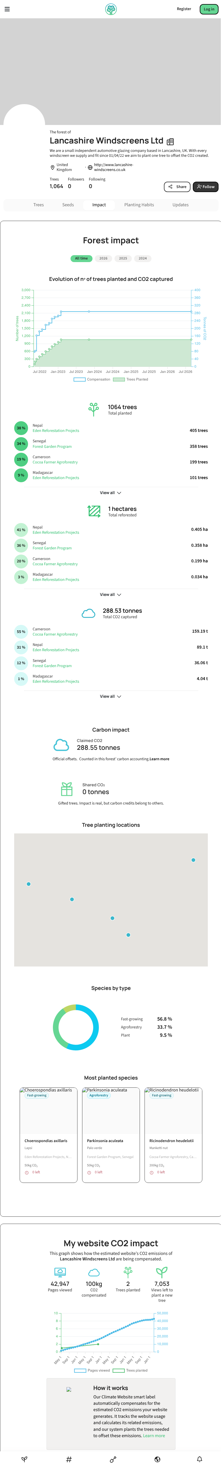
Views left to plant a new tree (162, 1295)
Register (184, 9)
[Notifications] (199, 1459)
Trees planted (128, 1290)
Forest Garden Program (52, 447)
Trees (39, 205)
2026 (103, 258)
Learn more (159, 759)
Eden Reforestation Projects (56, 431)
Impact (99, 205)
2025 (123, 258)
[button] (72, 899)
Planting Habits (139, 205)
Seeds (68, 205)
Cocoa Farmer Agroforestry (55, 462)
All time (81, 258)
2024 (143, 258)
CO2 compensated (94, 1293)
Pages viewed (60, 1290)
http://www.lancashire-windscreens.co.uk (114, 167)
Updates (181, 205)
